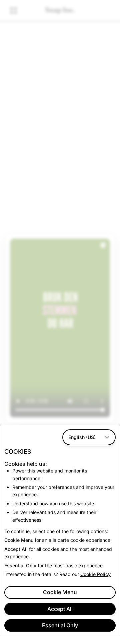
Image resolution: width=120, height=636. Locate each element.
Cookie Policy (95, 574)
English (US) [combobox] (82, 437)
